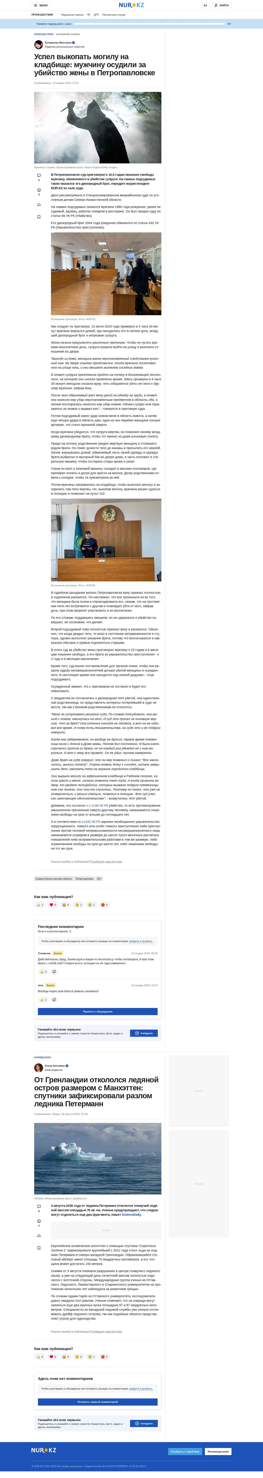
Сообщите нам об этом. (106, 861)
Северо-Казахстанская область (54, 878)
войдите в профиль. (141, 941)
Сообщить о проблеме (185, 1451)
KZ (205, 5)
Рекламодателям (218, 1451)
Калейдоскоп (42, 1057)
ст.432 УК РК (91, 821)
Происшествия (42, 14)
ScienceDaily (131, 1214)
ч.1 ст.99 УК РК (97, 805)
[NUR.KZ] (131, 5)
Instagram (147, 1033)
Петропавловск (84, 878)
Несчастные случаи (114, 14)
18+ (99, 878)
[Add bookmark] (39, 217)
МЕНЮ (43, 5)
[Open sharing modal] (39, 204)
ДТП (96, 14)
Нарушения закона (72, 14)
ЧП (88, 14)
